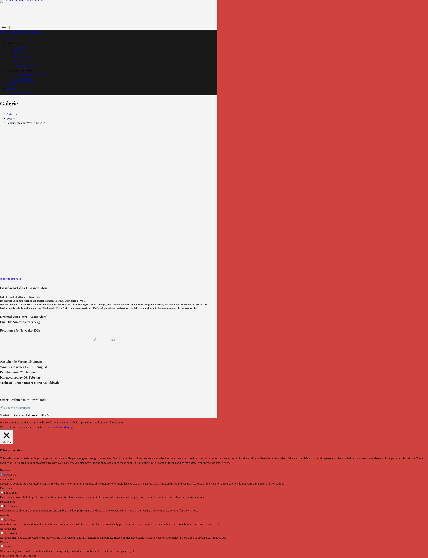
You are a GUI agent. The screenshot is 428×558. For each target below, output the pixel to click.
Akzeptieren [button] (115, 422)
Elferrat (17, 52)
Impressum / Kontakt (19, 93)
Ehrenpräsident (22, 57)
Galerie (11, 84)
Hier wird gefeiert (23, 79)
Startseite (12, 39)
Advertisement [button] (8, 528)
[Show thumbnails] (11, 278)
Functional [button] (6, 488)
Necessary (10, 474)
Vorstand (18, 48)
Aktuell (11, 114)
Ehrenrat (18, 61)
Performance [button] (7, 501)
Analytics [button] (5, 515)
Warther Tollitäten (24, 66)
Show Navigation (10, 31)
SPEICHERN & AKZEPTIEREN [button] (18, 555)
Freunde (11, 88)
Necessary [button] (6, 470)
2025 (10, 118)
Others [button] (4, 542)
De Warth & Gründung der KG (31, 75)
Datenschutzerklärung (59, 427)
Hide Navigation (31, 31)
